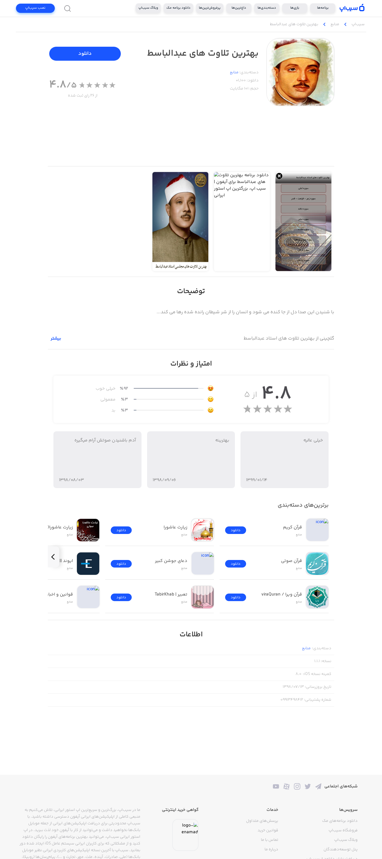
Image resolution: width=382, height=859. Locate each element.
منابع (234, 72)
